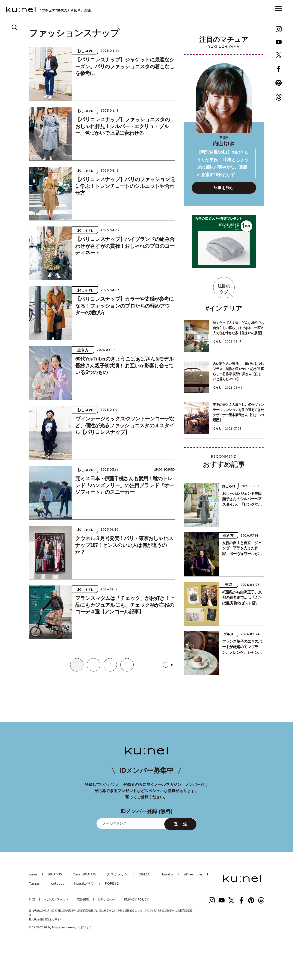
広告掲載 (83, 899)
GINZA (144, 874)
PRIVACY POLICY (136, 899)
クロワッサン (117, 874)
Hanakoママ (84, 884)
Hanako (166, 874)
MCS (32, 899)
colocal (57, 884)
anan (33, 874)
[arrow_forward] (279, 29)
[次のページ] (168, 665)
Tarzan (35, 884)
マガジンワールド (56, 899)
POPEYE (112, 884)
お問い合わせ (106, 899)
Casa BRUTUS (84, 874)
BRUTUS (55, 874)
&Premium (193, 874)
